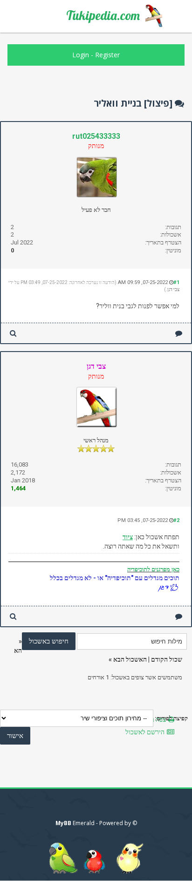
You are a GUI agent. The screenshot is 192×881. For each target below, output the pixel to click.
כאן (174, 569)
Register (107, 54)
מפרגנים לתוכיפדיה (148, 569)
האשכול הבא (130, 659)
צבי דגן (173, 289)
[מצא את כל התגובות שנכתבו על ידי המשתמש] (13, 333)
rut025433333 (96, 136)
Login (80, 54)
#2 (176, 520)
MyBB (63, 823)
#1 (176, 282)
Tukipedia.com (103, 15)
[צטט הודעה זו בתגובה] (178, 333)
